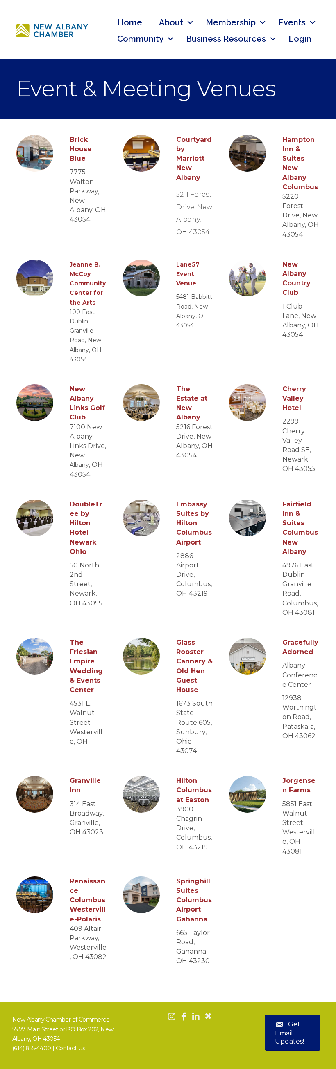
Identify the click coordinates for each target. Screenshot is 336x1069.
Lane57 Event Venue (188, 274)
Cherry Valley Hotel (294, 398)
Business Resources (226, 39)
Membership (231, 22)
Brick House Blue (81, 149)
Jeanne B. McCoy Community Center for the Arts (88, 283)
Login (299, 39)
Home (129, 22)
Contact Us (70, 1048)
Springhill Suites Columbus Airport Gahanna (194, 900)
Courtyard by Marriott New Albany (194, 159)
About (171, 22)
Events (292, 22)
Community (140, 39)
